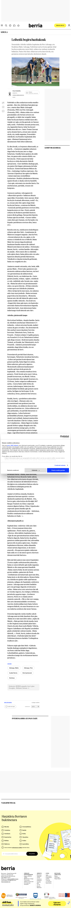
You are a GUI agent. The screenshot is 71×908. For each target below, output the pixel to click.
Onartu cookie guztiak (58, 470)
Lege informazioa (48, 875)
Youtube (39, 881)
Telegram (39, 876)
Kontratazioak (27, 883)
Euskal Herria (13, 673)
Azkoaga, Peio (28, 668)
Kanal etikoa (48, 883)
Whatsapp (39, 874)
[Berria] (8, 869)
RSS (38, 883)
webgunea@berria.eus (12, 878)
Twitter (38, 877)
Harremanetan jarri (5, 881)
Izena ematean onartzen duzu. (17, 847)
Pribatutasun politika (49, 878)
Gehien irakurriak (53, 148)
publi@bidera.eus (11, 880)
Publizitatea (27, 880)
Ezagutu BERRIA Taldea (28, 876)
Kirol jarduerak (27, 673)
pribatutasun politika (17, 847)
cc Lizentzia (48, 881)
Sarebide (26, 884)
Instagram (39, 880)
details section (61, 461)
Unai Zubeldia (17, 91)
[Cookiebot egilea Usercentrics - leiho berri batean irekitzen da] (61, 436)
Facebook (39, 879)
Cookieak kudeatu (60, 465)
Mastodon (39, 887)
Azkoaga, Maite (14, 668)
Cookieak (48, 880)
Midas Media (57, 878)
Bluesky (38, 886)
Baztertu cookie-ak (13, 470)
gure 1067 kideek (12, 445)
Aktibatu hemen (21, 688)
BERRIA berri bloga (28, 878)
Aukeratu (34, 470)
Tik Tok (38, 884)
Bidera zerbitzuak (56, 876)
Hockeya (12, 678)
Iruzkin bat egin (11, 706)
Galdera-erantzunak (28, 881)
